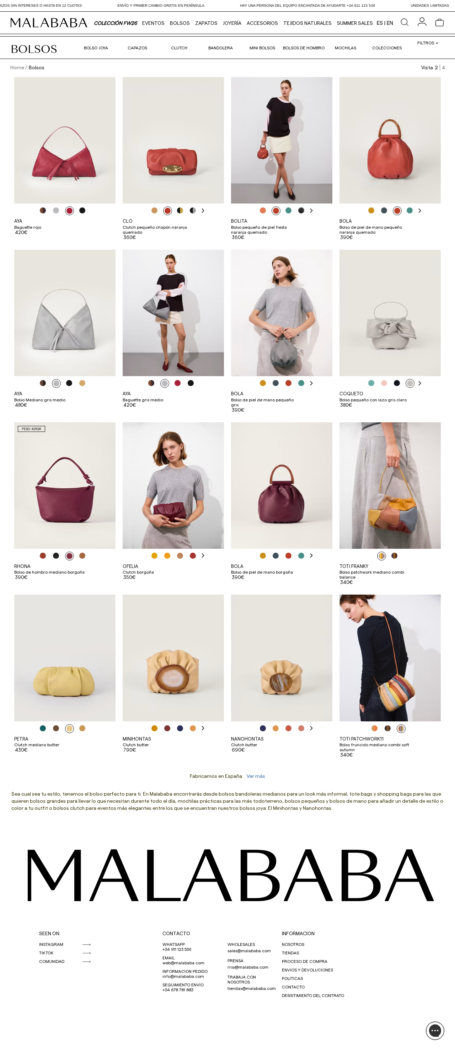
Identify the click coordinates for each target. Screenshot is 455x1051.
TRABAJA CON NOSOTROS (242, 979)
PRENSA (235, 960)
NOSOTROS (293, 944)
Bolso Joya (96, 47)
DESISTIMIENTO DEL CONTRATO (313, 995)
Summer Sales (355, 23)
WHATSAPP (173, 944)
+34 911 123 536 (176, 949)
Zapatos (206, 23)
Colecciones (387, 47)
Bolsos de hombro (304, 47)
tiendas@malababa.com (252, 988)
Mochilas (345, 47)
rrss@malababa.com (248, 966)
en (390, 23)
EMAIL (168, 957)
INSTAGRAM (51, 944)
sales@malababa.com (249, 950)
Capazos (137, 47)
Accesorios (262, 23)
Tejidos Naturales (307, 23)
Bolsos (180, 23)
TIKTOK (46, 952)
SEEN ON (49, 933)
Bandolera (220, 47)
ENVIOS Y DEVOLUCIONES (307, 969)
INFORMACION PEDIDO (185, 971)
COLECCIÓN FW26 (115, 23)
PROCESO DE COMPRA (304, 961)
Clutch (179, 47)
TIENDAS (290, 952)
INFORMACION (298, 933)
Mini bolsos (262, 47)
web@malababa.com (183, 962)
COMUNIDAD (51, 961)
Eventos (153, 23)
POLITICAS (292, 978)
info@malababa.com (183, 976)
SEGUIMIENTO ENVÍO (183, 984)
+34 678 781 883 (177, 989)
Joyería (232, 23)
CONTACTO (176, 933)
